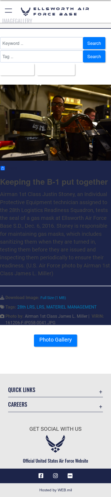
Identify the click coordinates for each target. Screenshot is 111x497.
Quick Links (21, 390)
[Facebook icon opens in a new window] (41, 476)
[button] (9, 11)
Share (11, 168)
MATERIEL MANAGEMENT (71, 307)
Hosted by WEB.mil (55, 490)
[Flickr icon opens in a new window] (70, 476)
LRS (40, 307)
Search (94, 43)
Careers (17, 404)
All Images (15, 69)
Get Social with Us (55, 429)
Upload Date (54, 69)
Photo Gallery (55, 340)
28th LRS (26, 307)
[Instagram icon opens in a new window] (55, 476)
